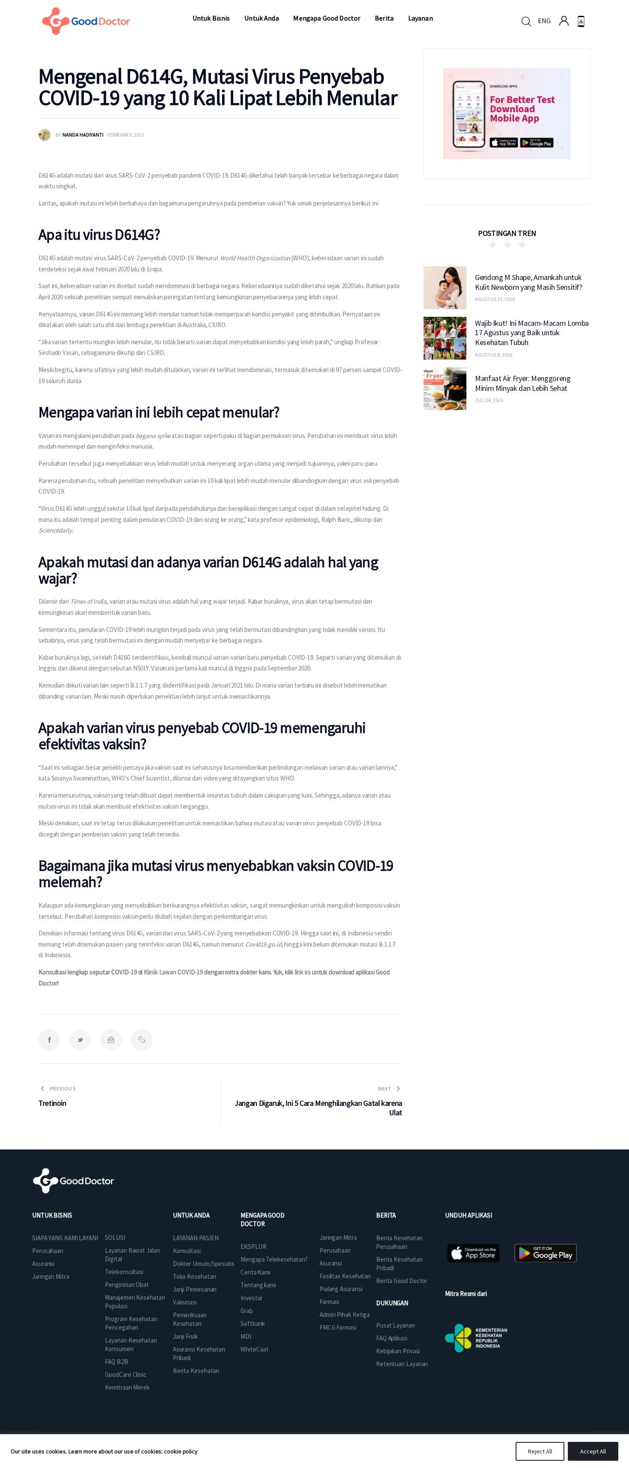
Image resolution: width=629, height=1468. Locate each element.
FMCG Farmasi (338, 1327)
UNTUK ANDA (191, 1215)
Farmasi (329, 1302)
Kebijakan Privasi (398, 1351)
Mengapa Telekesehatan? (274, 1259)
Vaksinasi (185, 1302)
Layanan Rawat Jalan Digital (132, 1254)
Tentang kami (258, 1285)
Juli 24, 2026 (489, 400)
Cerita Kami (255, 1272)
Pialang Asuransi (341, 1289)
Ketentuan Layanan (402, 1364)
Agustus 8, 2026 (493, 354)
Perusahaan (47, 1251)
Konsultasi (187, 1251)
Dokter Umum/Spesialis (203, 1264)
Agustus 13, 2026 (495, 299)
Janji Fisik (185, 1336)
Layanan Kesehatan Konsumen (131, 1344)
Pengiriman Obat (127, 1284)
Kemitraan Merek (127, 1387)
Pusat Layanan (395, 1325)
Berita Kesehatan (196, 1371)
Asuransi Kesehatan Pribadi (199, 1353)
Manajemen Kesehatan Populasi (135, 1301)
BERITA (386, 1215)
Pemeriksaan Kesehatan (190, 1319)
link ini (303, 972)
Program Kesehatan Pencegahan (131, 1323)
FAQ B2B (116, 1362)
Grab (246, 1311)
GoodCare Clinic (125, 1374)
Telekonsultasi (124, 1272)
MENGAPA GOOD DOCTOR (262, 1219)
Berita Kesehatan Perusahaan (399, 1242)
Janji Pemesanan (195, 1289)
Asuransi (43, 1264)
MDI (245, 1336)
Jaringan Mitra (50, 1276)
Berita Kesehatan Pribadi (399, 1263)
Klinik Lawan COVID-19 (174, 972)
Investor (251, 1298)
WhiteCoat (254, 1349)
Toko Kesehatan (194, 1276)
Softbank (252, 1323)
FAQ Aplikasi (391, 1338)
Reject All (540, 1451)
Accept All (593, 1451)
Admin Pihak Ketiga (345, 1314)
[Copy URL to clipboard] (142, 1040)
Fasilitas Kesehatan (345, 1276)
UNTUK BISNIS (52, 1215)
